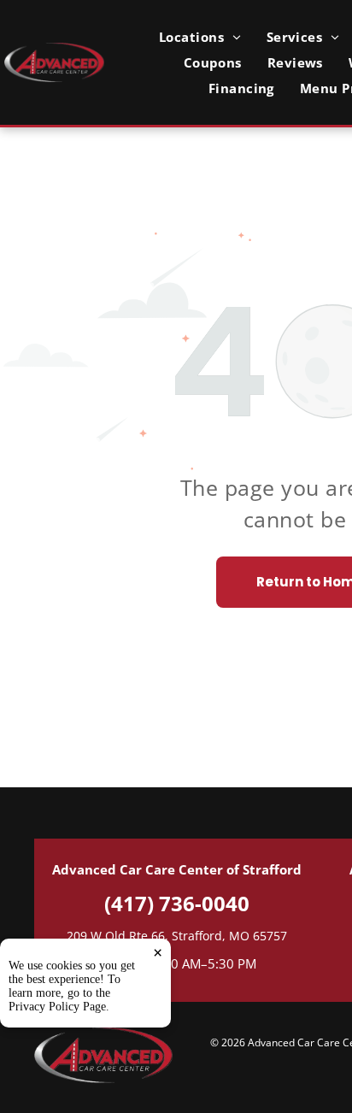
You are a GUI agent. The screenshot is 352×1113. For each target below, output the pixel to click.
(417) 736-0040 (176, 903)
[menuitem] (200, 37)
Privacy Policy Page (57, 1006)
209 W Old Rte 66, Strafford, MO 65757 (177, 936)
